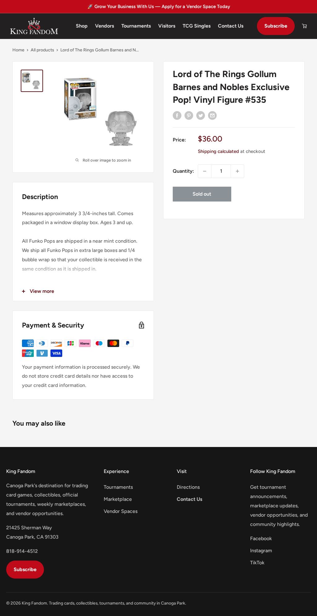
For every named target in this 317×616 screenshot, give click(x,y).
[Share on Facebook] (177, 115)
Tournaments (136, 26)
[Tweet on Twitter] (200, 115)
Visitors (166, 26)
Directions (188, 487)
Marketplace (118, 499)
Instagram (261, 550)
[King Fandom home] (34, 26)
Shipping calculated (218, 151)
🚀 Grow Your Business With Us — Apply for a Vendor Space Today (158, 6)
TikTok (257, 563)
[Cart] (304, 26)
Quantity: (183, 171)
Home (18, 50)
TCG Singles (197, 26)
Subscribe (275, 26)
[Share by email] (212, 115)
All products (42, 50)
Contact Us (230, 26)
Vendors (104, 26)
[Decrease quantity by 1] (204, 171)
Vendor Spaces (120, 511)
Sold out (202, 194)
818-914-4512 (22, 551)
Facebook (261, 538)
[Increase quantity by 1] (237, 171)
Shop (82, 26)
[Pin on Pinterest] (189, 115)
